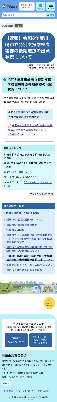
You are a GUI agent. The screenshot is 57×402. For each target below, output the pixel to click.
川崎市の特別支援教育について (24, 219)
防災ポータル (27, 6)
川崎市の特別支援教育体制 (21, 225)
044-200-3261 (17, 377)
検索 (52, 15)
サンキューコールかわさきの (41, 340)
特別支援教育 (13, 213)
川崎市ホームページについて (19, 391)
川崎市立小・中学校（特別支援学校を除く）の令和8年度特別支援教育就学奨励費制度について (29, 238)
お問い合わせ (45, 391)
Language (40, 9)
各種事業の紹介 (15, 230)
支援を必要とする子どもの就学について (29, 265)
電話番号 (16, 340)
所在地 (6, 383)
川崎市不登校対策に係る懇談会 (24, 270)
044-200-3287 (21, 172)
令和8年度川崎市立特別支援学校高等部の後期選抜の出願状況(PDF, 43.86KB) (30, 129)
